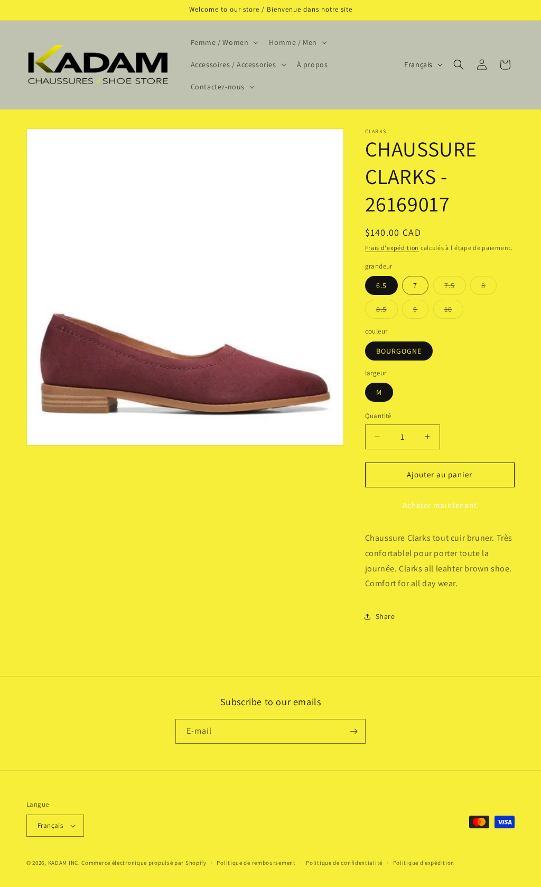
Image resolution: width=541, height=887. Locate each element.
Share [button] (385, 616)
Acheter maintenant (440, 505)
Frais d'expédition (392, 248)
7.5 (455, 287)
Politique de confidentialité (344, 862)
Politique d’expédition (423, 862)
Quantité (378, 415)
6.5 (381, 285)
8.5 (387, 311)
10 (453, 311)
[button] (223, 42)
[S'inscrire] (353, 731)
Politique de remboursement (256, 862)
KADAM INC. (64, 862)
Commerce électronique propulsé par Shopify (143, 862)
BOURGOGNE (399, 351)
